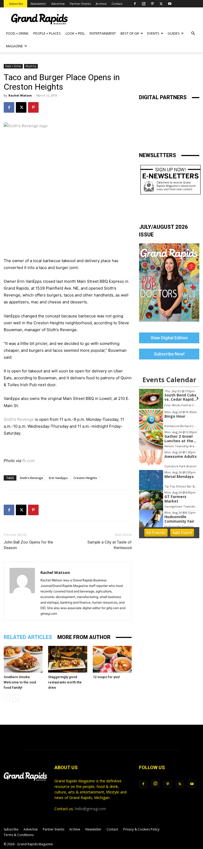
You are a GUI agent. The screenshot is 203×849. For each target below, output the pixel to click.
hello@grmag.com (90, 808)
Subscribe (16, 4)
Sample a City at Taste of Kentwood (109, 545)
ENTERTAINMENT (103, 33)
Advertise (58, 4)
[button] (193, 33)
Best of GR (130, 33)
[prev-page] (7, 698)
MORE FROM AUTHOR (83, 637)
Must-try (31, 66)
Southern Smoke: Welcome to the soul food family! (20, 682)
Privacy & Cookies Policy (141, 829)
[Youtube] (170, 3)
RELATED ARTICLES (28, 637)
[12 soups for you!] (112, 659)
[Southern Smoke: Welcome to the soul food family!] (23, 659)
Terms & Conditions (19, 835)
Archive (101, 4)
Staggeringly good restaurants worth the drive (65, 682)
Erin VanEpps (58, 478)
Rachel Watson (20, 95)
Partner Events (80, 4)
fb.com (28, 460)
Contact (117, 4)
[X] (161, 3)
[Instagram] (143, 3)
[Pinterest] (152, 3)
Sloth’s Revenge (19, 419)
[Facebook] (135, 3)
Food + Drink (13, 66)
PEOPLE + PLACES (47, 33)
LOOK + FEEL (75, 33)
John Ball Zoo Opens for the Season (28, 545)
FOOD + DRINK (17, 33)
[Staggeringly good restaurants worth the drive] (67, 659)
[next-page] (15, 698)
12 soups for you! (106, 677)
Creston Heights (85, 478)
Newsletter (38, 4)
